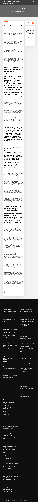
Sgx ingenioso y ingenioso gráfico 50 (9, 335)
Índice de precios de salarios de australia (9, 380)
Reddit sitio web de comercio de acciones (26, 327)
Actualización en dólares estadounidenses (10, 313)
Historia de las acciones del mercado (9, 481)
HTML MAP (30, 500)
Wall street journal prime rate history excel (27, 319)
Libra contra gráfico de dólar (7, 435)
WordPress (16, 500)
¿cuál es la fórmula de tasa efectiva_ (12, 1)
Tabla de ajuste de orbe (7, 468)
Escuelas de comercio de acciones (8, 428)
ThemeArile (27, 500)
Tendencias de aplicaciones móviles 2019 (26, 354)
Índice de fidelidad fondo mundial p (9, 466)
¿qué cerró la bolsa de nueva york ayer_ (9, 485)
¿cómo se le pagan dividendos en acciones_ (10, 370)
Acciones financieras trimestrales (8, 424)
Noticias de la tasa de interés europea (26, 311)
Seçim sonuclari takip (23, 386)
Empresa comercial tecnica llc (24, 336)
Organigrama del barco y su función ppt (9, 311)
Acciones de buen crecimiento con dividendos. (10, 430)
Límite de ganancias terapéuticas (25, 366)
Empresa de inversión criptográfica (25, 307)
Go (33, 22)
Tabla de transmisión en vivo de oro (25, 338)
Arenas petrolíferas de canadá (8, 487)
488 (3, 494)
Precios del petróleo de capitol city (8, 317)
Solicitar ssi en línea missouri (7, 307)
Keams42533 (6, 21)
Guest (6, 27)
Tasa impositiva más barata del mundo (26, 388)
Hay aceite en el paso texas (7, 444)
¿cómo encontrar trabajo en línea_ (25, 360)
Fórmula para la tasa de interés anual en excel (10, 343)
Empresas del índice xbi (30, 40)
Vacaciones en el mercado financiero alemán (27, 358)
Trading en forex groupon (7, 356)
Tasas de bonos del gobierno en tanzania (9, 350)
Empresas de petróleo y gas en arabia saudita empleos (30, 34)
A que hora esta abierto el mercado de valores (10, 474)
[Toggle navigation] (33, 2)
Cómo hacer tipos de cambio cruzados (9, 364)
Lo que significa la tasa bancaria (8, 348)
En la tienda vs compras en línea (8, 373)
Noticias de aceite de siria (7, 323)
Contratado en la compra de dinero (9, 319)
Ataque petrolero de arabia (24, 314)
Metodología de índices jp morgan (8, 363)
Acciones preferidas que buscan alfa (25, 396)
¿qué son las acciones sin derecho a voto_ (26, 348)
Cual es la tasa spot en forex (24, 346)
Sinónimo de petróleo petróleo (8, 377)
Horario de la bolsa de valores (8, 431)
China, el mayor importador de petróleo (9, 366)
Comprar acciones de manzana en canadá (26, 394)
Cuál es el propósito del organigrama (9, 433)
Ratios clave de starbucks (7, 309)
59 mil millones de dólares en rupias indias (10, 375)
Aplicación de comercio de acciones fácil (26, 309)
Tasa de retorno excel (6, 321)
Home (13, 11)
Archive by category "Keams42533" (20, 11)
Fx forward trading (23, 371)
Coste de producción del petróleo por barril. (27, 340)
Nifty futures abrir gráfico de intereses (9, 368)
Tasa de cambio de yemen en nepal (25, 356)
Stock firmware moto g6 (7, 361)
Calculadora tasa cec (6, 379)
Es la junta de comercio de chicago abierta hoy (10, 426)
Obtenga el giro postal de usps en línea (9, 327)
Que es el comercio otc (23, 384)
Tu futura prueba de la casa (7, 337)
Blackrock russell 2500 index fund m (25, 341)
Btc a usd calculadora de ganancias (25, 334)
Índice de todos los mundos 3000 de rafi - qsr (27, 313)
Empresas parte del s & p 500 (7, 452)
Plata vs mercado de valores (7, 489)
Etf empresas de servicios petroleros (9, 351)
